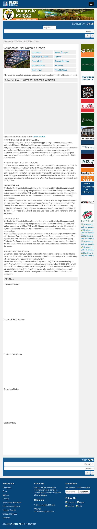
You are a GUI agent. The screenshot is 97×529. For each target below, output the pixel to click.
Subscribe (84, 491)
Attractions (59, 65)
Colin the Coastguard (11, 506)
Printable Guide (61, 70)
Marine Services (61, 52)
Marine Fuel (37, 70)
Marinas (58, 56)
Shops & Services (62, 61)
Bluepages (7, 487)
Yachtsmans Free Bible (12, 502)
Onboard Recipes (10, 514)
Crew (5, 491)
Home (5, 41)
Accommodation (38, 65)
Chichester (19, 41)
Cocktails (6, 517)
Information (36, 52)
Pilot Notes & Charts (31, 41)
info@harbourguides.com (44, 511)
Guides (11, 41)
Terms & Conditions (39, 136)
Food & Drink (37, 61)
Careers (6, 495)
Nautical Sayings (9, 510)
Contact (6, 498)
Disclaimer (31, 524)
